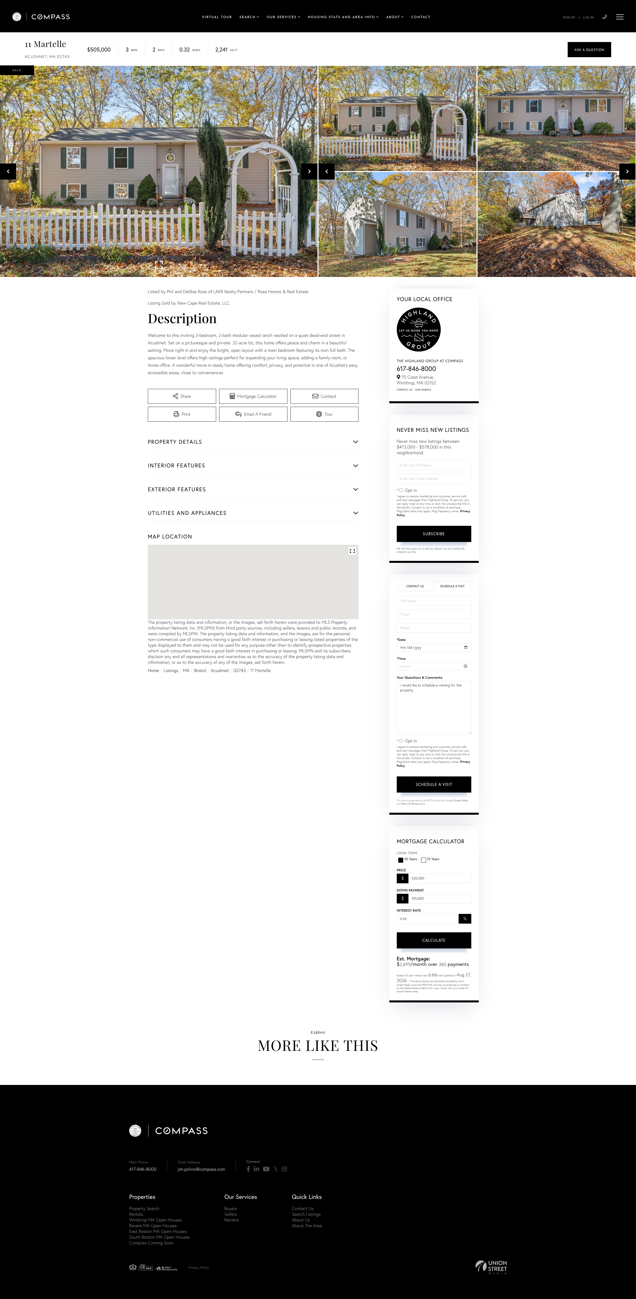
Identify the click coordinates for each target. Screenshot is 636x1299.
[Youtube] (266, 1169)
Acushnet (220, 670)
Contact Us (405, 389)
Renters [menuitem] (231, 1220)
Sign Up (569, 17)
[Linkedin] (256, 1169)
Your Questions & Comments (419, 677)
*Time (401, 658)
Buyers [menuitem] (230, 1208)
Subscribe (434, 533)
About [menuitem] (393, 17)
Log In (588, 17)
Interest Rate (409, 910)
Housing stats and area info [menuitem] (341, 17)
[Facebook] (248, 1169)
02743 (240, 670)
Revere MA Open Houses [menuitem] (153, 1225)
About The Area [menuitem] (307, 1225)
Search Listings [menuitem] (306, 1214)
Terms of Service (410, 803)
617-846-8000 (416, 368)
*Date (401, 639)
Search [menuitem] (247, 17)
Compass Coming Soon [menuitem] (151, 1243)
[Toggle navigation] (620, 16)
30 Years (410, 858)
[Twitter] (275, 1169)
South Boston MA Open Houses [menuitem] (159, 1237)
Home (153, 670)
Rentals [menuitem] (136, 1214)
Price (401, 870)
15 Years (433, 858)
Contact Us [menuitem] (303, 1208)
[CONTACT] (589, 49)
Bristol (200, 670)
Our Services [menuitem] (282, 17)
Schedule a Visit (452, 586)
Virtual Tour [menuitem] (217, 17)
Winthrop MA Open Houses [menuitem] (155, 1220)
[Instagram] (284, 1169)
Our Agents (423, 389)
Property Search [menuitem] (144, 1208)
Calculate (434, 940)
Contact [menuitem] (421, 17)
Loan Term (407, 853)
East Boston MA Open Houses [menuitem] (158, 1231)
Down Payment (410, 890)
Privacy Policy (461, 800)
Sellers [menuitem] (230, 1214)
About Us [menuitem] (301, 1220)
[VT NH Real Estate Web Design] (491, 1267)
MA (186, 670)
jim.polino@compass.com (201, 1169)
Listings (171, 670)
